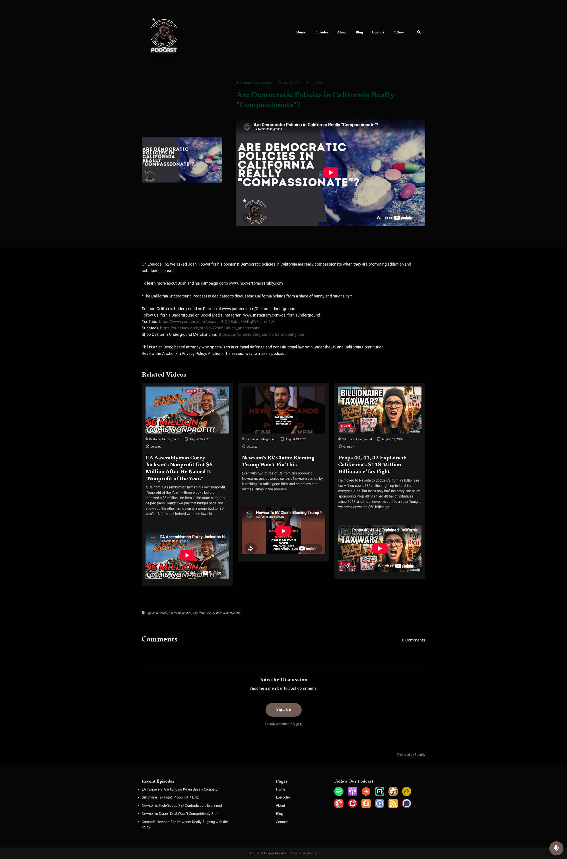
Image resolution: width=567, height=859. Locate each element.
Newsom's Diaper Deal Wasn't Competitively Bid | (180, 814)
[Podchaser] (406, 807)
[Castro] (379, 795)
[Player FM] (352, 807)
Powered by (411, 754)
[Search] (416, 33)
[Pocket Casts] (339, 807)
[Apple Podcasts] (352, 795)
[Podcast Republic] (379, 807)
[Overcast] (393, 795)
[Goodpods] (406, 795)
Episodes (321, 32)
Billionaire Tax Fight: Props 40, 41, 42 (170, 797)
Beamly (312, 853)
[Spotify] (339, 795)
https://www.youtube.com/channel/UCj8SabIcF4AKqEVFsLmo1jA (216, 321)
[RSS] (393, 807)
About (342, 32)
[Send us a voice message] (556, 848)
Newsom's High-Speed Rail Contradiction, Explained (182, 805)
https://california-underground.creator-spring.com (261, 334)
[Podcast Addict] (366, 807)
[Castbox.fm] (366, 795)
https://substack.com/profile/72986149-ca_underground (210, 328)
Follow (398, 32)
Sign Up (283, 710)
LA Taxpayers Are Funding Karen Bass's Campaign (180, 789)
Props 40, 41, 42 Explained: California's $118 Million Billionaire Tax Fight (372, 464)
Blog (359, 32)
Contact (378, 32)
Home (300, 32)
